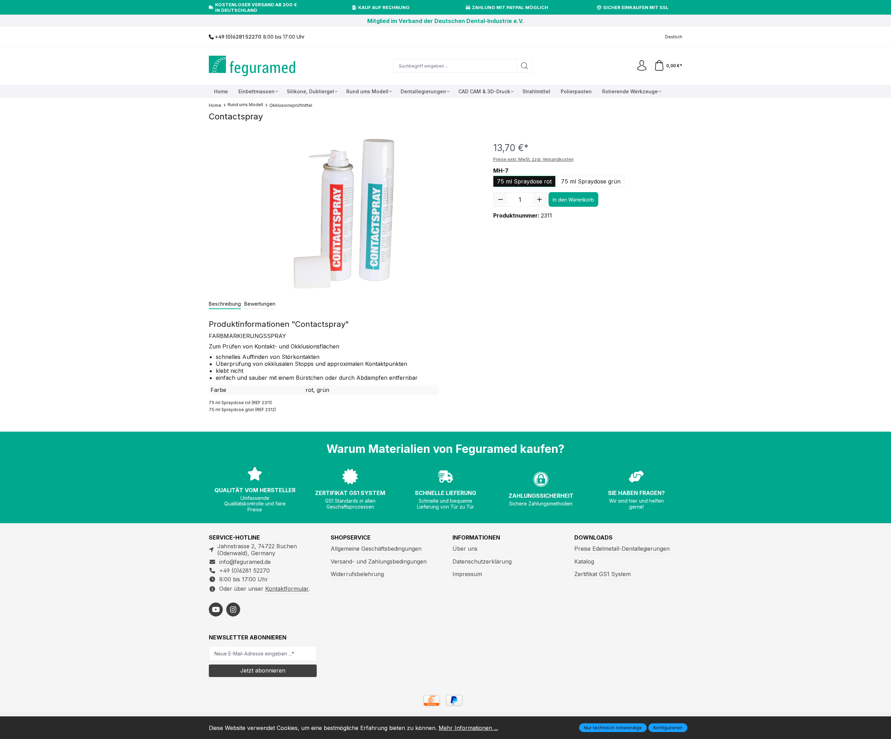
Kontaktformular (287, 588)
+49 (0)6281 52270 (237, 37)
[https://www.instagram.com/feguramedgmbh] (233, 609)
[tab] (225, 304)
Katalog (584, 561)
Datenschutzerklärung (482, 561)
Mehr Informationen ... (468, 727)
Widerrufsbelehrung (357, 574)
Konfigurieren (668, 727)
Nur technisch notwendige (613, 727)
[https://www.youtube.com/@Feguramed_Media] (216, 609)
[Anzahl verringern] (500, 199)
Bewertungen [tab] (259, 304)
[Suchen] (525, 66)
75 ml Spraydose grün (591, 181)
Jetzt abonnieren (262, 670)
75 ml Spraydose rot (524, 181)
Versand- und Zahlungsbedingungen (379, 561)
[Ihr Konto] (642, 65)
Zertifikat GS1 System (602, 574)
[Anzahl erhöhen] (539, 199)
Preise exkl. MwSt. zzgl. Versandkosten (533, 159)
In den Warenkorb (573, 200)
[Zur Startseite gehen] (252, 66)
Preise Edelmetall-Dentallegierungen (622, 548)
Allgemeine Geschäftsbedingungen (376, 548)
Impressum (467, 574)
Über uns (465, 548)
